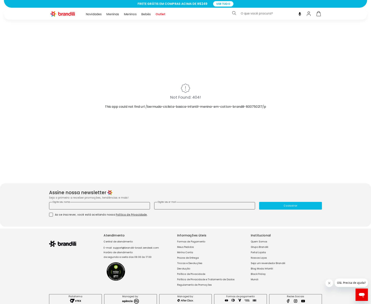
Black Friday (258, 274)
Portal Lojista (258, 252)
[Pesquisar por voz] (299, 13)
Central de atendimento (118, 241)
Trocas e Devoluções (189, 263)
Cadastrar (290, 205)
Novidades (94, 14)
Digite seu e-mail (167, 201)
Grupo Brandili (259, 247)
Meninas (112, 14)
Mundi (254, 279)
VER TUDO (223, 4)
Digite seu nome (61, 201)
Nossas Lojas (259, 257)
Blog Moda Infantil (262, 268)
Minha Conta (185, 252)
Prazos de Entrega (188, 257)
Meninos (130, 14)
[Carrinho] (318, 14)
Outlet (161, 14)
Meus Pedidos (185, 247)
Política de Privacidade (131, 215)
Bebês (146, 14)
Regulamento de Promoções (194, 284)
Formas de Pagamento (191, 241)
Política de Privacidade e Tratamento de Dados (206, 279)
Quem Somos (259, 241)
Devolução (183, 268)
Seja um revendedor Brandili (268, 263)
